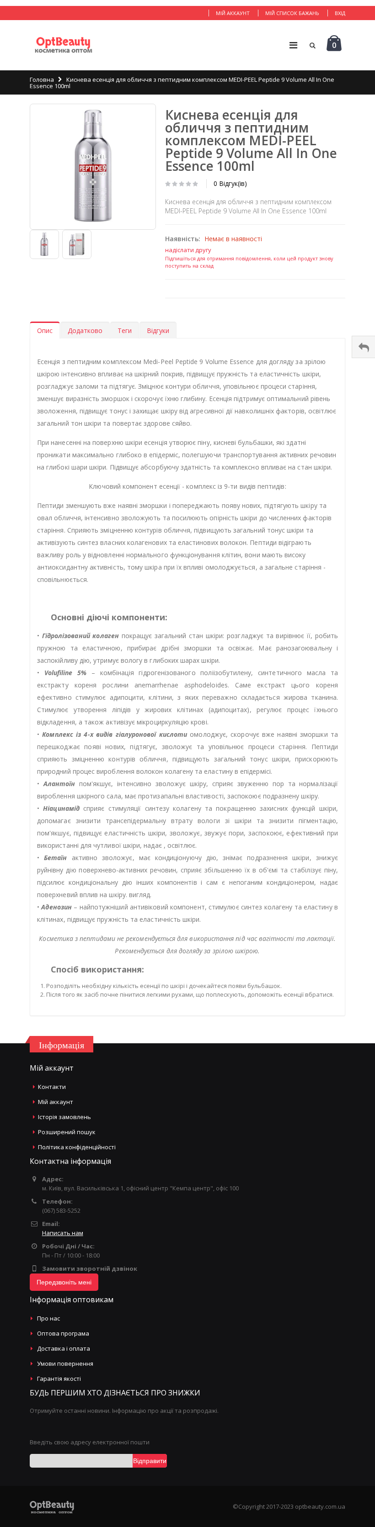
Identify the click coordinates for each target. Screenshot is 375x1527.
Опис (45, 330)
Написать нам (62, 1233)
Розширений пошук (67, 1132)
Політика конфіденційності (77, 1147)
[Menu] (293, 45)
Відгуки (158, 330)
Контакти (52, 1087)
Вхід (340, 13)
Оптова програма (63, 1333)
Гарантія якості (59, 1378)
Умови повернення (65, 1363)
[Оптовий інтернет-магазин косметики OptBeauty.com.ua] (63, 45)
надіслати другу (188, 250)
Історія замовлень (64, 1117)
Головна (42, 79)
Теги (125, 330)
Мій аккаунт (233, 13)
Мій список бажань (292, 13)
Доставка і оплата (63, 1348)
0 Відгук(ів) (230, 183)
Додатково (85, 330)
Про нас (48, 1318)
